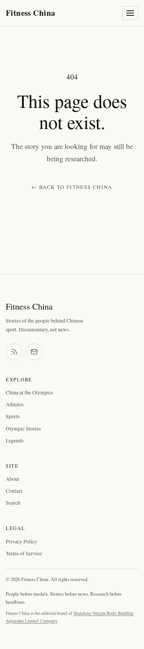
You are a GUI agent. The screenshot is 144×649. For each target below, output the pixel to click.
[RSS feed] (14, 351)
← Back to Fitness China (71, 187)
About (12, 478)
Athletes (14, 404)
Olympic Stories (23, 428)
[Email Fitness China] (34, 351)
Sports (13, 416)
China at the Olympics (29, 392)
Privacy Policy (21, 541)
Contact (14, 490)
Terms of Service (24, 553)
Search (13, 502)
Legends (14, 440)
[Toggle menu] (130, 13)
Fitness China (30, 12)
